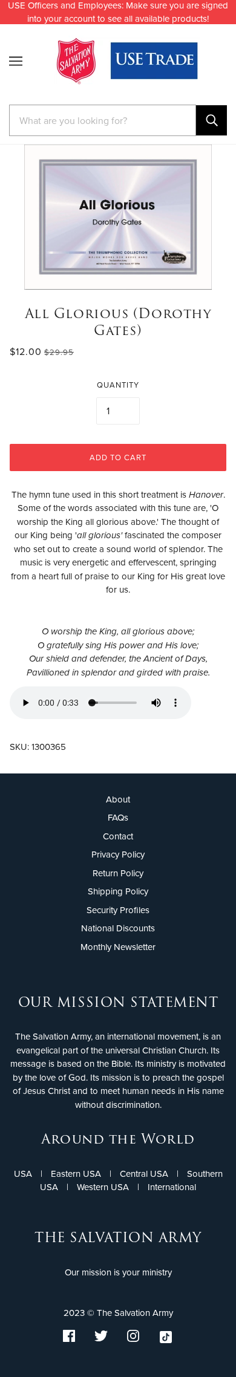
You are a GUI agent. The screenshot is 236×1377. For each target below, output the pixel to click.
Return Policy (118, 873)
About (118, 799)
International (172, 1187)
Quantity (118, 385)
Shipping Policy (118, 891)
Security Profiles (118, 910)
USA (23, 1173)
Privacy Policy (118, 854)
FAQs (118, 817)
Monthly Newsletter (118, 947)
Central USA (144, 1173)
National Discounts (118, 928)
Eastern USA (76, 1173)
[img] (69, 1339)
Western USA (103, 1187)
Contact (118, 836)
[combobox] (102, 120)
